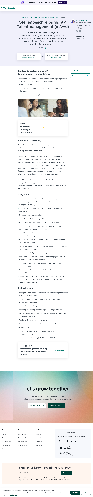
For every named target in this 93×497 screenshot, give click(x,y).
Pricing (4, 434)
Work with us (40, 438)
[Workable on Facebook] (63, 441)
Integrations (6, 445)
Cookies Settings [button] (64, 493)
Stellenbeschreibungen (26, 17)
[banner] (43, 128)
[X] (80, 31)
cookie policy (13, 495)
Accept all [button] (75, 493)
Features (5, 438)
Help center (22, 434)
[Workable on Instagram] (75, 441)
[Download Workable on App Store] (65, 447)
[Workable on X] (71, 441)
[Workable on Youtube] (67, 441)
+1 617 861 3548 (70, 433)
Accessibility (40, 445)
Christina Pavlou (81, 20)
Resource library (23, 438)
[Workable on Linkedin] (59, 441)
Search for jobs (23, 445)
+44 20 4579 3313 (79, 436)
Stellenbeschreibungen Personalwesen (46, 17)
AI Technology (6, 442)
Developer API (22, 442)
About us (38, 434)
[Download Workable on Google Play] (65, 453)
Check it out (62, 2)
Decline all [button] (86, 493)
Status (38, 449)
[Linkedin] (77, 31)
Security (4, 449)
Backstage (39, 442)
